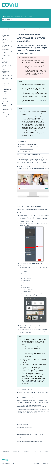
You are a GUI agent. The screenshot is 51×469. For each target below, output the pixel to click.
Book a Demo (38, 5)
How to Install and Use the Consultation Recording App (29, 441)
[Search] (48, 19)
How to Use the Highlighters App (24, 427)
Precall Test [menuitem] (26, 451)
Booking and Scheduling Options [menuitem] (5, 51)
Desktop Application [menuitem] (5, 97)
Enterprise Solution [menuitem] (5, 104)
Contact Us (29, 5)
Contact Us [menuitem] (16, 451)
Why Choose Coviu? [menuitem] (5, 36)
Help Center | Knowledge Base (10, 29)
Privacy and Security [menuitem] (5, 61)
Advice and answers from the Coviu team (17, 17)
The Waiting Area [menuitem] (5, 46)
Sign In (23, 5)
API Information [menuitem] (5, 109)
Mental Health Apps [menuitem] (7, 84)
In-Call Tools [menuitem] (5, 75)
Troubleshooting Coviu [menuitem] (6, 66)
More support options (25, 151)
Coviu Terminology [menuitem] (5, 113)
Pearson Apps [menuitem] (7, 81)
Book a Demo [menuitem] (37, 451)
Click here (39, 73)
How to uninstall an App (26, 149)
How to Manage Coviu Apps (23, 437)
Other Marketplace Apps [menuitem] (7, 90)
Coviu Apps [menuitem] (5, 78)
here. (35, 412)
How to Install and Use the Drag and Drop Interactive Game (30, 434)
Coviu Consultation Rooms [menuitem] (5, 71)
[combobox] (24, 19)
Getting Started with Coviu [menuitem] (5, 41)
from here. (44, 406)
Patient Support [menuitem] (6, 116)
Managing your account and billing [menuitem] (6, 57)
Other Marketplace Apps (35, 29)
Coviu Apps (23, 29)
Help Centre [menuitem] (5, 451)
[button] (11, 39)
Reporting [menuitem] (5, 101)
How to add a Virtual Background (29, 147)
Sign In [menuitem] (47, 451)
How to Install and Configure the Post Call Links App (29, 431)
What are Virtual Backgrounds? (28, 144)
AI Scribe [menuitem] (6, 94)
